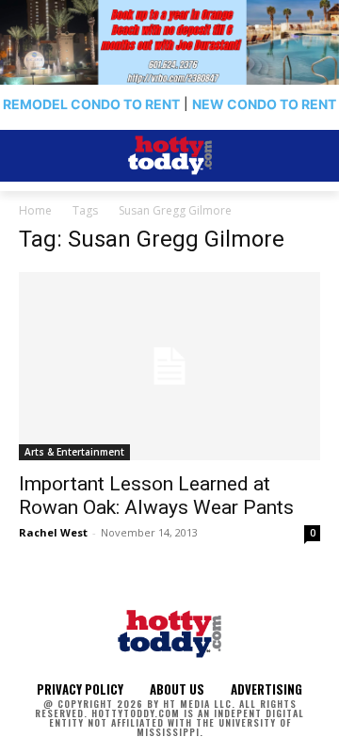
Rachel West (53, 532)
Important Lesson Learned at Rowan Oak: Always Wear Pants (156, 496)
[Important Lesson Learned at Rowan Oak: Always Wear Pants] (169, 366)
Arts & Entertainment (74, 451)
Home (35, 210)
